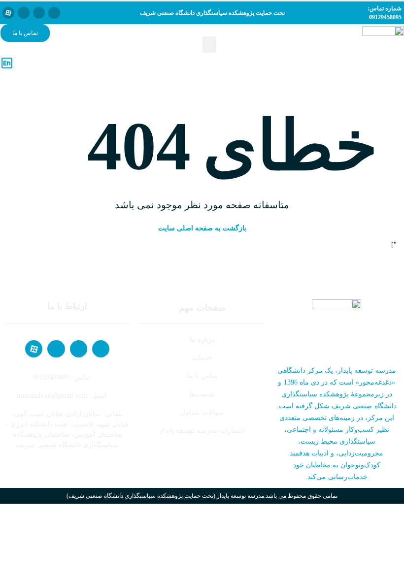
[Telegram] (39, 13)
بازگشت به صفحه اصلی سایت (202, 228)
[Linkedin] (54, 13)
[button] (209, 44)
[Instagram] (24, 13)
